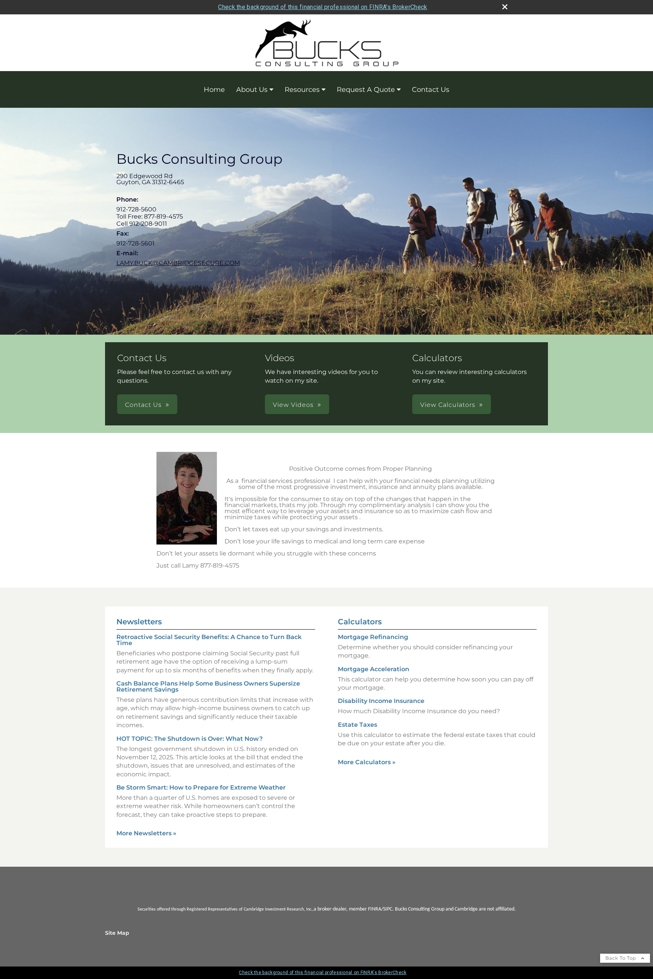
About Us (252, 89)
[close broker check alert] (505, 7)
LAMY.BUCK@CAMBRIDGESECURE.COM (178, 263)
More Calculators (367, 762)
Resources (302, 89)
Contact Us (430, 89)
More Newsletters (146, 833)
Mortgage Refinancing (373, 637)
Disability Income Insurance (381, 700)
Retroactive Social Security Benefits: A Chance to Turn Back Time (209, 640)
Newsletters (139, 621)
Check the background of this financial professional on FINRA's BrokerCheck (322, 7)
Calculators (360, 621)
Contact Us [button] (143, 404)
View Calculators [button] (447, 404)
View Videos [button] (293, 404)
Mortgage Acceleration (373, 669)
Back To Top (621, 958)
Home (214, 89)
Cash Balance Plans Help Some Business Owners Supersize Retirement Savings (208, 686)
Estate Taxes (357, 724)
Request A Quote (366, 89)
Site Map (117, 932)
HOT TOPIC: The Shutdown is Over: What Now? (189, 738)
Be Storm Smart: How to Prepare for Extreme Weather (201, 787)
